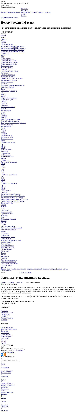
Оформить (4, 39)
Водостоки (4, 331)
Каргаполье (5, 389)
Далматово (4, 376)
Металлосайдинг (6, 334)
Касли (3, 391)
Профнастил (5, 333)
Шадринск (4, 410)
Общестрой (5, 338)
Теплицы (19, 282)
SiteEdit (12, 352)
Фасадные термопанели (9, 329)
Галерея (3, 316)
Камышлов (4, 387)
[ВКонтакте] (2, 354)
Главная (3, 282)
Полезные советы (7, 318)
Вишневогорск (6, 373)
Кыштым (4, 394)
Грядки (3, 343)
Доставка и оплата (7, 312)
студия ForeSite (18, 350)
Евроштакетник (6, 336)
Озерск (3, 398)
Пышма (3, 401)
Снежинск (4, 405)
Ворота (3, 342)
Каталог (11, 282)
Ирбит (3, 380)
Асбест (3, 364)
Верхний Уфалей (6, 371)
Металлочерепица (7, 327)
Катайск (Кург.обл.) (7, 392)
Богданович (5, 367)
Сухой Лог (4, 407)
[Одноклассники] (5, 354)
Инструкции (5, 314)
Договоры (4, 311)
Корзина (3, 35)
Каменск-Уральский (7, 383)
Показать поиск (6, 271)
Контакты (4, 320)
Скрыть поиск (26, 272)
